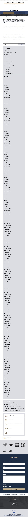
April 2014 (5, 355)
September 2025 (6, 99)
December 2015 (6, 317)
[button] (8, 13)
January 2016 (6, 315)
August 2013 (6, 371)
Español (16, 10)
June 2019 (5, 237)
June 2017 (5, 283)
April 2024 (5, 131)
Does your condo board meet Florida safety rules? (12, 410)
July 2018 (5, 258)
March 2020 (6, 219)
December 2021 (6, 185)
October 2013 (6, 367)
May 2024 (5, 129)
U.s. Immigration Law (7, 63)
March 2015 (6, 334)
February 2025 (6, 112)
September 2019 (6, 231)
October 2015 (6, 321)
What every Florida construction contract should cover (12, 406)
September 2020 (6, 212)
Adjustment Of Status (7, 48)
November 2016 (6, 296)
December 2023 (6, 139)
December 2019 (6, 225)
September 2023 (6, 145)
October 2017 (6, 275)
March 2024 (6, 133)
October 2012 (6, 390)
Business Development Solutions (17, 515)
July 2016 (5, 304)
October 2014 (6, 344)
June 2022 (5, 173)
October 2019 (6, 229)
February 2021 (6, 204)
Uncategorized (6, 67)
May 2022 (5, 175)
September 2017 (6, 277)
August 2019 (6, 233)
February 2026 (6, 89)
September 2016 (6, 300)
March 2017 (6, 288)
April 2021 (5, 200)
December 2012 (6, 386)
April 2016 (5, 309)
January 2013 (6, 384)
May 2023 (5, 152)
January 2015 (6, 338)
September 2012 (6, 392)
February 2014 (6, 359)
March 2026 (6, 87)
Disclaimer (4, 484)
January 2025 (6, 114)
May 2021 (5, 198)
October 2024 (6, 120)
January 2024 (6, 137)
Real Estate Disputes (7, 61)
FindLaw (23, 515)
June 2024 (5, 127)
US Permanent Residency (8, 73)
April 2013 (5, 378)
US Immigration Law (7, 71)
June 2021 (5, 196)
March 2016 (6, 311)
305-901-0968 (15, 6)
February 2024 (6, 135)
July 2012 (5, 396)
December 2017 (6, 271)
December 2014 (6, 340)
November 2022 (6, 164)
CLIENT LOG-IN (14, 8)
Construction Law (7, 54)
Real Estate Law (10, 419)
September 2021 (6, 191)
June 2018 (5, 260)
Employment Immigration (8, 56)
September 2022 (6, 168)
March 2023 (6, 156)
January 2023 (6, 160)
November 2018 (6, 250)
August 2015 (6, 325)
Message (4, 474)
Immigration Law (10, 415)
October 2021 (6, 189)
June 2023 (5, 150)
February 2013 (6, 382)
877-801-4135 (8, 458)
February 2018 (6, 267)
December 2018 (6, 248)
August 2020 (6, 214)
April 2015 (5, 332)
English (12, 10)
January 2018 (6, 269)
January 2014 (6, 361)
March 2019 (6, 242)
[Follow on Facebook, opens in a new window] (14, 512)
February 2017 (6, 290)
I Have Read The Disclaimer (7, 486)
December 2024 (6, 116)
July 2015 (5, 327)
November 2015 (6, 319)
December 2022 (6, 162)
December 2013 (6, 363)
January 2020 (6, 223)
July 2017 (5, 281)
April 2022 (5, 177)
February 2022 (6, 181)
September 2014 (6, 346)
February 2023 (6, 158)
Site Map (8, 515)
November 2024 (6, 118)
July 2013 (5, 373)
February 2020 (6, 221)
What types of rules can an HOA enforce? (10, 402)
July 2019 (5, 235)
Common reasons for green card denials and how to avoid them (14, 408)
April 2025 (5, 108)
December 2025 (6, 93)
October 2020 (6, 210)
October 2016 (6, 298)
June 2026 (5, 81)
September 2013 (6, 369)
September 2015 (6, 323)
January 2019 (6, 246)
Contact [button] (20, 12)
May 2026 (5, 83)
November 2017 (6, 273)
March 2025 (6, 110)
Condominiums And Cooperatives (9, 52)
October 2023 (6, 143)
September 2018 (6, 254)
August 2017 (6, 279)
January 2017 (6, 292)
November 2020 (6, 208)
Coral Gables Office (14, 504)
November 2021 (6, 187)
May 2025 (5, 106)
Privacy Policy (11, 515)
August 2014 (6, 348)
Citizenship (6, 50)
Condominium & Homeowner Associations (14, 423)
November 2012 (6, 388)
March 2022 (6, 179)
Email (4, 466)
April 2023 (5, 154)
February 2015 (6, 336)
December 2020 (6, 206)
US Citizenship (6, 69)
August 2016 (6, 302)
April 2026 (5, 85)
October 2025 (6, 97)
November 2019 (6, 227)
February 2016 (6, 313)
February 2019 (6, 244)
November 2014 (6, 342)
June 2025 (5, 104)
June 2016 (5, 306)
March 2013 (6, 380)
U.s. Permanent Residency (8, 65)
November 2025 (6, 95)
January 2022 (6, 183)
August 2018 (6, 256)
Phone (4, 470)
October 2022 (6, 166)
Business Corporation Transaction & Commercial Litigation (15, 428)
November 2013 (6, 365)
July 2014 (5, 350)
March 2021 (6, 202)
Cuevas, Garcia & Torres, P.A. (12, 514)
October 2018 (6, 252)
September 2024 (6, 122)
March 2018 (6, 265)
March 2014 (6, 357)
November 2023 (6, 141)
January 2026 (6, 91)
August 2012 (6, 394)
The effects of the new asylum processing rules (11, 404)
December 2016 (6, 294)
